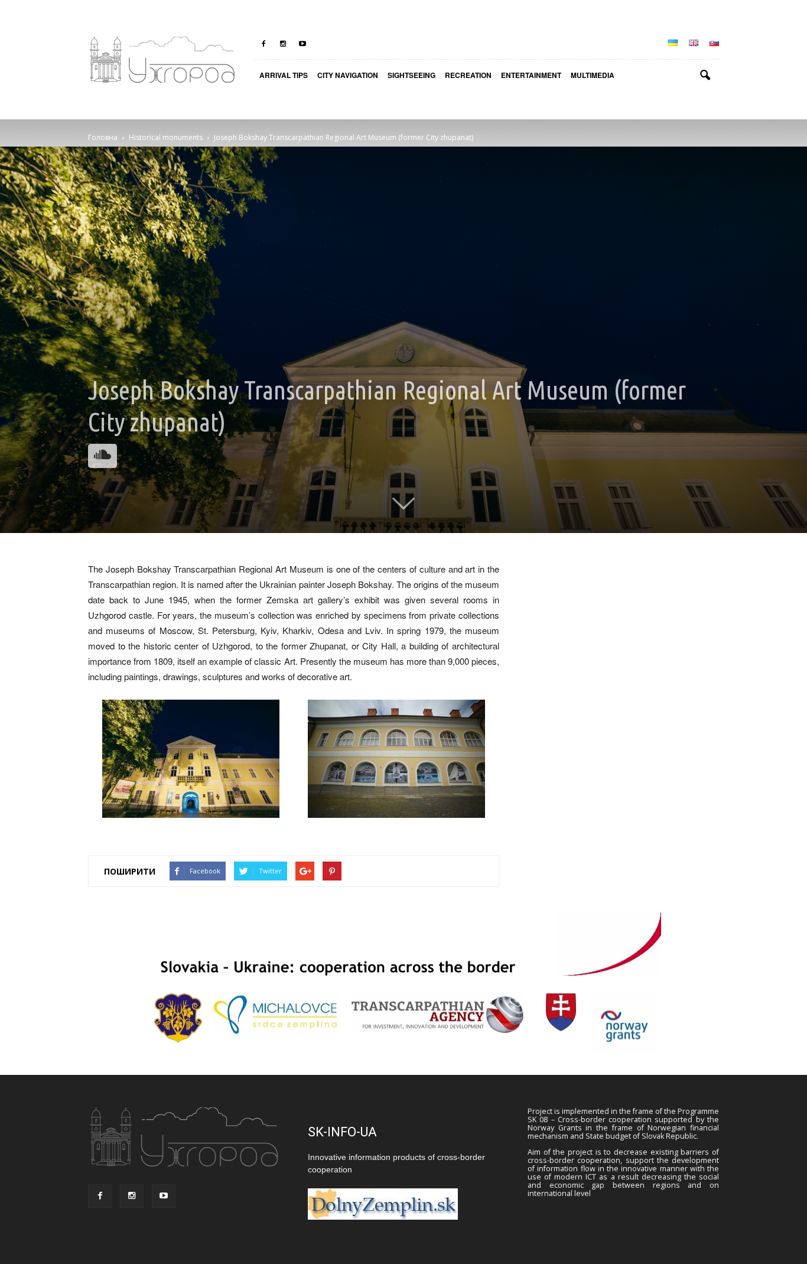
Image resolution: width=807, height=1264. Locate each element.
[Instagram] (283, 44)
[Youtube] (302, 44)
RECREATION (468, 75)
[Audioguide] (102, 456)
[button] (705, 75)
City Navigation (347, 75)
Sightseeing (411, 75)
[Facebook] (263, 44)
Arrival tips (283, 75)
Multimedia (592, 75)
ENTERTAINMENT (531, 75)
